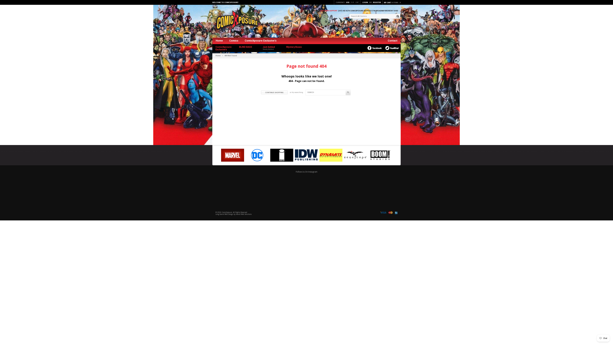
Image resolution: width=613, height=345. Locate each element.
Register (377, 2)
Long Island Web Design (224, 214)
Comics (233, 40)
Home (219, 40)
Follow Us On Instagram (306, 171)
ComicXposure (227, 212)
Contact (392, 40)
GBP (357, 2)
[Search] (398, 16)
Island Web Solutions (244, 214)
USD (347, 2)
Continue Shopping (274, 92)
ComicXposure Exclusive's (260, 40)
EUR (352, 2)
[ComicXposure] (236, 21)
